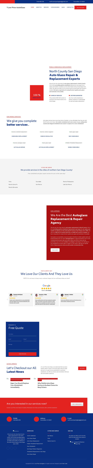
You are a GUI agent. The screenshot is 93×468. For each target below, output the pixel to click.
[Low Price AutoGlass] (16, 7)
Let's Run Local (63, 463)
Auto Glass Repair (31, 438)
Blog (63, 7)
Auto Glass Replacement (33, 441)
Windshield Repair (26, 378)
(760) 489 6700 (40, 2)
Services (46, 7)
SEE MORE (82, 368)
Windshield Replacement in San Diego (36, 451)
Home (32, 7)
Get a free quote (80, 7)
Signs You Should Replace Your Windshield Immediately (19, 385)
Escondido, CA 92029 (79, 2)
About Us (38, 7)
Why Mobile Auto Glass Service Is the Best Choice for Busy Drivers (48, 385)
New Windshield (31, 446)
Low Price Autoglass (40, 463)
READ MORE (55, 250)
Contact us (70, 7)
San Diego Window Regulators (34, 449)
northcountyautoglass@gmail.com (58, 2)
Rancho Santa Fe (52, 441)
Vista (49, 438)
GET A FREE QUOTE (77, 404)
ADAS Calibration (31, 435)
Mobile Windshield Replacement (35, 443)
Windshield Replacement (16, 380)
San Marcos (50, 435)
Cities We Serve (55, 7)
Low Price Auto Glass (16, 378)
